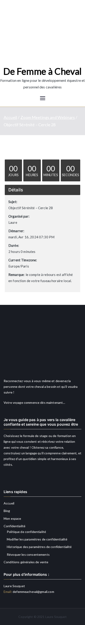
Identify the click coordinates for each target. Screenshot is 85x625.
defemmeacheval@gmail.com (33, 592)
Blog (7, 511)
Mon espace (12, 518)
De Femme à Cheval (42, 71)
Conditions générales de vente (26, 562)
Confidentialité (14, 526)
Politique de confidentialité (26, 532)
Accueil (9, 503)
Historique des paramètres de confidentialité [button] (39, 547)
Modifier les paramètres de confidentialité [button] (37, 539)
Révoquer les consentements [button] (28, 554)
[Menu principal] (42, 98)
